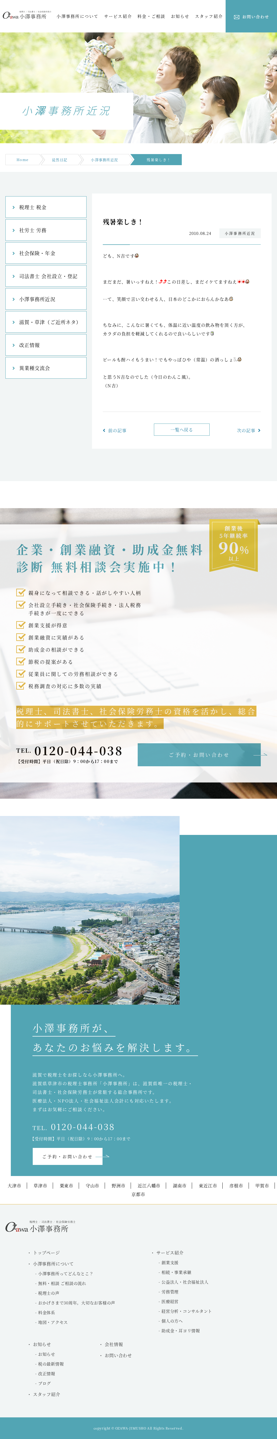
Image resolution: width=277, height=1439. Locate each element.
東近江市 (208, 1185)
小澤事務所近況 (104, 159)
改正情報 (29, 344)
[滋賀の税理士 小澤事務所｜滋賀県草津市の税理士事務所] (27, 17)
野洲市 (118, 1185)
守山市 (92, 1185)
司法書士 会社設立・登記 (48, 275)
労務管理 (170, 1291)
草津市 (40, 1185)
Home (22, 159)
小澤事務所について (77, 16)
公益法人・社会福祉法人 (184, 1282)
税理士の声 (49, 1293)
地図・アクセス (53, 1322)
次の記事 (246, 430)
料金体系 (46, 1312)
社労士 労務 (33, 230)
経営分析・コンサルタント (186, 1311)
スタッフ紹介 (209, 16)
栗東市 (66, 1185)
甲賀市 (262, 1185)
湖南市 (179, 1185)
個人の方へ (172, 1321)
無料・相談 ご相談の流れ (62, 1283)
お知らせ (46, 1354)
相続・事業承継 (176, 1272)
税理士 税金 (33, 207)
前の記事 (117, 430)
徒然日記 (59, 159)
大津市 (14, 1185)
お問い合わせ (118, 1355)
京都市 (138, 1194)
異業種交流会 (34, 367)
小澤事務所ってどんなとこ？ (66, 1273)
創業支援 (170, 1262)
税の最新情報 (51, 1364)
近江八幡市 (149, 1185)
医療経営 (170, 1301)
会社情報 (114, 1344)
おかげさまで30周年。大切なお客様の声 (76, 1302)
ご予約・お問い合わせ (199, 754)
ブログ (44, 1383)
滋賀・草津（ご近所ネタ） (50, 321)
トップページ (46, 1253)
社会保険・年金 (37, 253)
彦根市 (236, 1185)
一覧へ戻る (181, 430)
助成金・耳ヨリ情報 (180, 1330)
